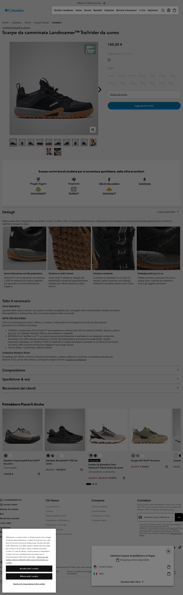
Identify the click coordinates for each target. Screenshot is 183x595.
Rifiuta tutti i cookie (29, 576)
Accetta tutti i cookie (29, 568)
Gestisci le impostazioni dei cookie (29, 584)
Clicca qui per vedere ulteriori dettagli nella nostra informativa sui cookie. (27, 560)
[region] (29, 561)
